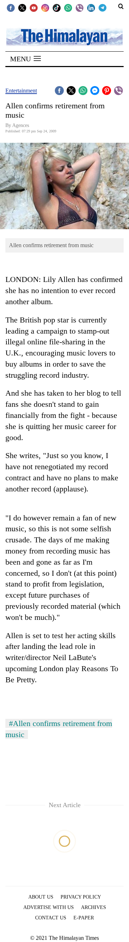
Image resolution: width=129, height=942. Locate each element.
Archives (93, 907)
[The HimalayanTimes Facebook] (10, 7)
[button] (25, 59)
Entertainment (21, 91)
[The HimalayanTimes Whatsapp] (68, 7)
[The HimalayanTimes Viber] (79, 7)
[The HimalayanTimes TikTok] (56, 7)
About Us (40, 897)
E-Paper (83, 917)
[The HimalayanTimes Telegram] (102, 7)
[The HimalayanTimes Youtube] (33, 7)
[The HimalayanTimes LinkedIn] (91, 7)
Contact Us (50, 917)
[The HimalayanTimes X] (22, 7)
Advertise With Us (48, 907)
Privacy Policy (81, 897)
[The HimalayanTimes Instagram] (45, 7)
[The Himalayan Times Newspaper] (64, 36)
